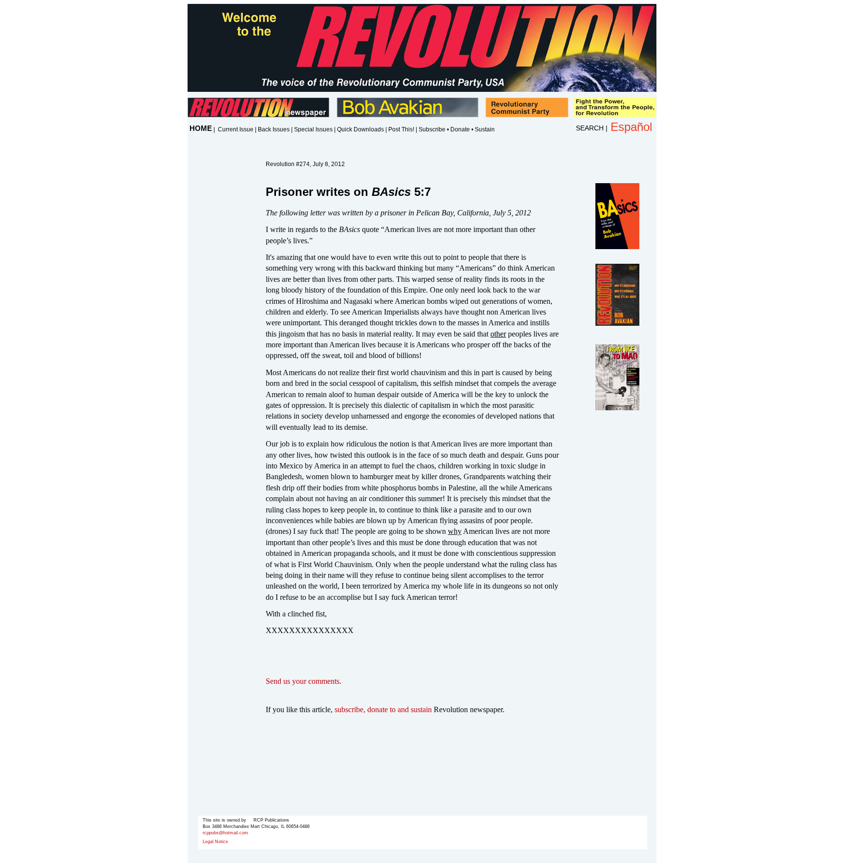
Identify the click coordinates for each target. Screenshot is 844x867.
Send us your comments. (303, 681)
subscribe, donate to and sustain (383, 709)
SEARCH (590, 128)
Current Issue (235, 129)
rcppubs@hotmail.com (225, 832)
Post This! (401, 129)
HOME (201, 128)
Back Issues (274, 129)
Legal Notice (215, 841)
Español (631, 126)
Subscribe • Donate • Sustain (457, 129)
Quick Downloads (360, 129)
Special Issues (313, 129)
